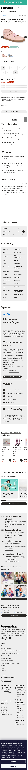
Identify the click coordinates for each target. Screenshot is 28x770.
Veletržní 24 (20, 689)
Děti (18, 263)
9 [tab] (17, 465)
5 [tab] (10, 465)
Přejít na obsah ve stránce (13, 111)
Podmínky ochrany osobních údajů (10, 663)
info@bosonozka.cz (9, 677)
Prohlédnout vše (14, 503)
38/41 (14, 455)
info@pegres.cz (11, 370)
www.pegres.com (14, 372)
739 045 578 (7, 687)
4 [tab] (8, 465)
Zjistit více (8, 526)
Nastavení (13, 761)
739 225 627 (7, 681)
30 (24, 68)
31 (3, 72)
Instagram (15, 599)
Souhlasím (13, 766)
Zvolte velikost (14, 91)
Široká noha (17, 268)
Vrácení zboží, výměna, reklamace (11, 651)
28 (15, 68)
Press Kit (3, 670)
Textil (18, 277)
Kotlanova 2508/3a (7, 690)
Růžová (16, 260)
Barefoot (16, 287)
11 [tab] (21, 465)
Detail (10, 460)
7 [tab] (13, 465)
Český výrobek (18, 291)
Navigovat (15, 615)
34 (15, 72)
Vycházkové (17, 283)
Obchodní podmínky (7, 660)
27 (11, 68)
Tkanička (22, 294)
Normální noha (18, 266)
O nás (3, 646)
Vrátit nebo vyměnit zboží (12, 561)
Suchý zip (16, 294)
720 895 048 (21, 687)
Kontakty (3, 665)
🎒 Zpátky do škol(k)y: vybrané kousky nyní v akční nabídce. (13, 1)
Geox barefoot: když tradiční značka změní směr (8, 495)
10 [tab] (19, 465)
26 (7, 68)
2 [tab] (4, 465)
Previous (2, 37)
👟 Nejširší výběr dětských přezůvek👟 (15, 3)
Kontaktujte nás (9, 550)
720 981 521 (20, 703)
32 (7, 72)
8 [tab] (15, 465)
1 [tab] (3, 47)
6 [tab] (11, 465)
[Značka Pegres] (6, 15)
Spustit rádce (8, 537)
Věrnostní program (6, 648)
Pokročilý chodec (18, 290)
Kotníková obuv (18, 249)
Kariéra (3, 668)
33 (11, 72)
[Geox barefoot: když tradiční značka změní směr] (9, 485)
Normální (16, 271)
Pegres (15, 297)
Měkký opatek (18, 274)
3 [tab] (6, 465)
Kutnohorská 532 (21, 705)
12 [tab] (23, 465)
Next (25, 37)
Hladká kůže (17, 280)
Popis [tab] (14, 119)
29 (20, 68)
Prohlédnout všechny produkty (12, 376)
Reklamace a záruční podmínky (10, 653)
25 (3, 68)
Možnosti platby (5, 655)
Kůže (15, 277)
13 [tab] (25, 465)
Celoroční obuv (18, 255)
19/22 (3, 455)
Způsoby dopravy (6, 658)
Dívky (15, 263)
